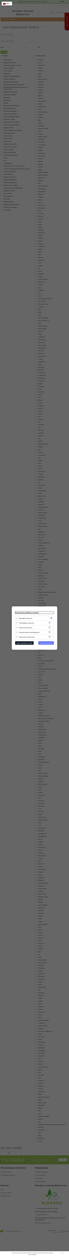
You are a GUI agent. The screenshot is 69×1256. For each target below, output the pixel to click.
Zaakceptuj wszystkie (46, 643)
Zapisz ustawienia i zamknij (24, 643)
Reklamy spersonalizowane (27, 637)
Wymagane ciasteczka (25, 618)
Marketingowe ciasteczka (26, 623)
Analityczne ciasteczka (25, 627)
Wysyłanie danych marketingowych (29, 632)
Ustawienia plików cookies (27, 612)
